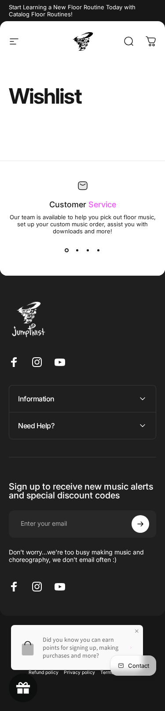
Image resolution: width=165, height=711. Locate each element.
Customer (82, 204)
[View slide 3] (88, 250)
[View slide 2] (77, 250)
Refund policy (44, 672)
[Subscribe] (140, 524)
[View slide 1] (67, 250)
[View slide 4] (98, 250)
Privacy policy (79, 672)
